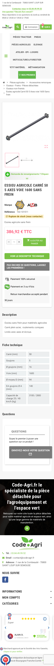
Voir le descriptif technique (27, 256)
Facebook (5, 580)
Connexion (31, 27)
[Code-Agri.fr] (7, 26)
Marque (8, 205)
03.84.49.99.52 (35, 9)
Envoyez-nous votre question (31, 450)
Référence (9, 212)
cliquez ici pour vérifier (12, 651)
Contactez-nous (19, 9)
